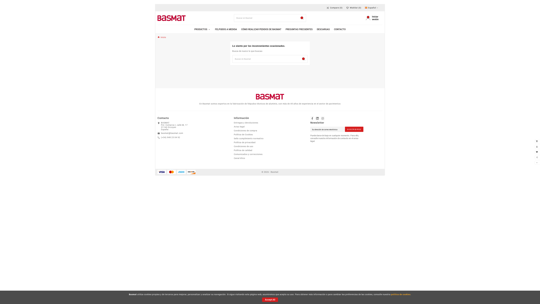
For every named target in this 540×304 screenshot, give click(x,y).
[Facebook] (312, 118)
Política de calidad (243, 150)
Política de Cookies (243, 134)
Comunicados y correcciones (248, 154)
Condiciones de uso (243, 146)
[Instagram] (322, 118)
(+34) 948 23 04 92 (170, 137)
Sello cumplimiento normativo (249, 138)
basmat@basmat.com (172, 133)
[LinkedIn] (317, 118)
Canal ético (239, 158)
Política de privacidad (245, 142)
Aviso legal (239, 127)
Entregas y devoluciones (246, 123)
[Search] (302, 18)
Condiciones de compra (245, 130)
